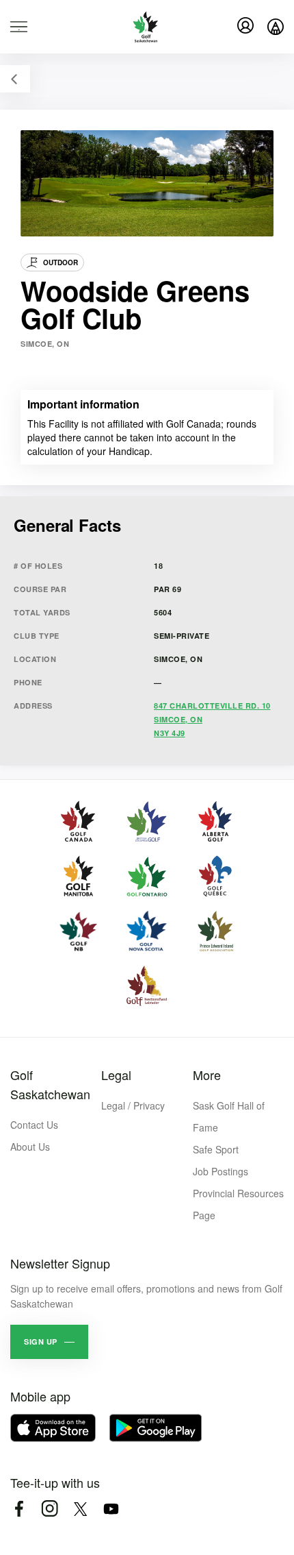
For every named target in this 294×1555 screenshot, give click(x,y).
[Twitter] (80, 1508)
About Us (30, 1146)
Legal (116, 1074)
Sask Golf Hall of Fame (229, 1116)
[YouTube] (111, 1508)
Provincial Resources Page (238, 1204)
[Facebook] (18, 1508)
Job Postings (220, 1171)
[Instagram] (49, 1508)
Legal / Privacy (133, 1105)
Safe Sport (216, 1149)
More (207, 1074)
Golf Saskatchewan (50, 1084)
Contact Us (34, 1124)
